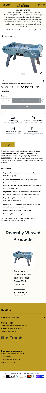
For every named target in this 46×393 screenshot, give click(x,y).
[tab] (8, 144)
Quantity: (4, 96)
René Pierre (6, 81)
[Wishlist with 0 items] (42, 100)
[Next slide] (41, 55)
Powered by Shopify (34, 373)
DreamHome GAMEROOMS (19, 373)
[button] (2, 5)
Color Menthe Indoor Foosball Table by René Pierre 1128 (22, 276)
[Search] (35, 5)
